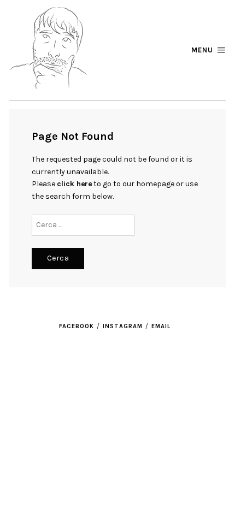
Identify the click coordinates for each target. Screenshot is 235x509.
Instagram (123, 326)
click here (74, 183)
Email (161, 326)
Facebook (76, 326)
